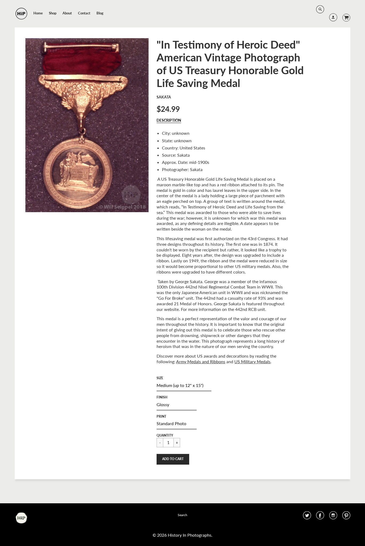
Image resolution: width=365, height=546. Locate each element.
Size (160, 378)
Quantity (165, 435)
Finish (162, 397)
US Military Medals (252, 361)
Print (161, 416)
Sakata (164, 97)
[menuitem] (38, 13)
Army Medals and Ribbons (200, 361)
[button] (173, 459)
